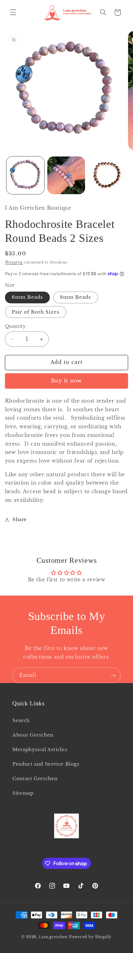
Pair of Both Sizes (35, 312)
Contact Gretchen (35, 778)
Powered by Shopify (90, 937)
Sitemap (22, 793)
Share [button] (19, 519)
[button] (13, 12)
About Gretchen (33, 735)
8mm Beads (75, 297)
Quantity (15, 326)
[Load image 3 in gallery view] (107, 175)
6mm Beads (27, 297)
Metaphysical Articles (39, 749)
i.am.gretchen (53, 937)
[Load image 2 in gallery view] (66, 175)
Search (21, 720)
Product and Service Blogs (45, 764)
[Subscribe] (113, 675)
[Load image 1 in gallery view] (25, 175)
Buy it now (66, 381)
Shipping (14, 262)
